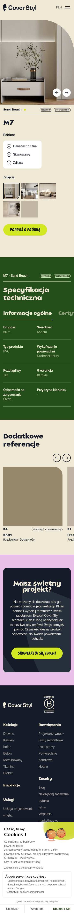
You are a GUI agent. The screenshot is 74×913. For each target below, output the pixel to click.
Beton (7, 753)
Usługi (8, 800)
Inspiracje (11, 785)
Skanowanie (21, 154)
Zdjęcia (18, 163)
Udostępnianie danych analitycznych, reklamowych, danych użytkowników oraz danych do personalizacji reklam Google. (36, 884)
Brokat (8, 773)
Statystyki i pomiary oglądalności (25, 892)
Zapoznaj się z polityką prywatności (24, 867)
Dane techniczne (25, 146)
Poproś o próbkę (25, 230)
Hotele (43, 767)
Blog (42, 788)
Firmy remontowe (51, 740)
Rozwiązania (50, 725)
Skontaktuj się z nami (37, 653)
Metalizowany (12, 760)
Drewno (8, 734)
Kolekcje (10, 725)
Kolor (6, 747)
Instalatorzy (47, 747)
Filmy (42, 807)
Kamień (8, 740)
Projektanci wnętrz (51, 734)
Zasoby (45, 779)
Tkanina (8, 767)
